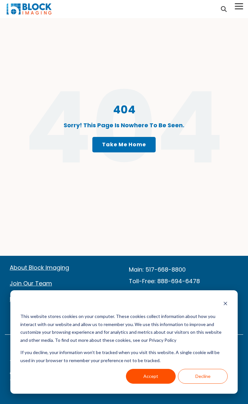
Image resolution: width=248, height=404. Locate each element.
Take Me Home (124, 144)
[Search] (224, 9)
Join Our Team (31, 283)
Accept (150, 376)
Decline (203, 376)
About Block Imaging (39, 268)
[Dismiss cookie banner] (225, 304)
